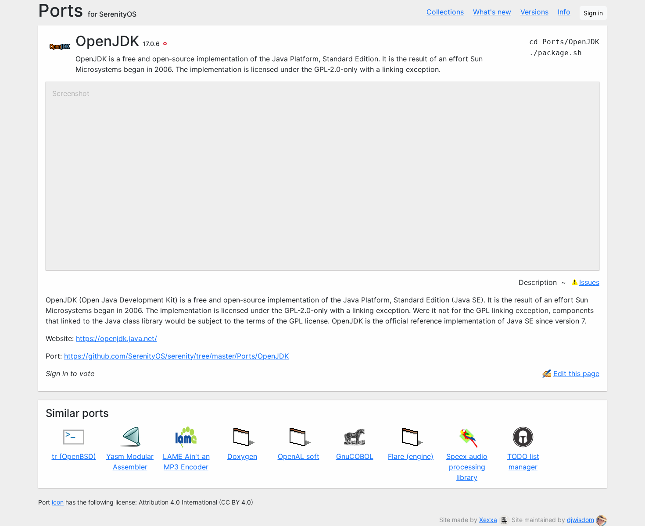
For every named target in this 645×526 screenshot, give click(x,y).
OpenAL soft (298, 456)
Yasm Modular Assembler (130, 461)
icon (58, 502)
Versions (534, 11)
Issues (589, 282)
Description (538, 282)
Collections (445, 11)
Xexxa (488, 519)
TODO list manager (523, 461)
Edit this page (576, 373)
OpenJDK (107, 41)
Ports (87, 10)
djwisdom (580, 519)
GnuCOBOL (354, 456)
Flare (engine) (411, 456)
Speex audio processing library (466, 467)
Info (564, 11)
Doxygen (242, 456)
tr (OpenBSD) (74, 456)
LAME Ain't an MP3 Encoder (186, 461)
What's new (492, 11)
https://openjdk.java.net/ (116, 338)
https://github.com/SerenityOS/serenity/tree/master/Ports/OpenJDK (176, 356)
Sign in (593, 13)
